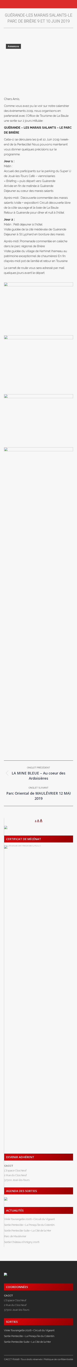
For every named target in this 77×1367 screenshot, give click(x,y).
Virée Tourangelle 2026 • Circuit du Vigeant (29, 1219)
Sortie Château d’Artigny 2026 (21, 1242)
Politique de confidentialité (58, 1359)
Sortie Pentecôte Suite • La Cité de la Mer (27, 1230)
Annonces (13, 46)
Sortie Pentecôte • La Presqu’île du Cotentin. (29, 1224)
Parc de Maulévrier (15, 1236)
